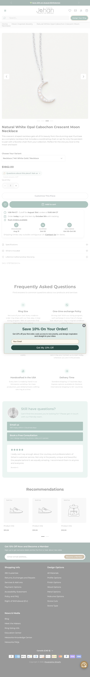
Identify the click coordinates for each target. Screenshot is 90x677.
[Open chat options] (84, 664)
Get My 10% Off (45, 347)
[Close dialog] (84, 325)
